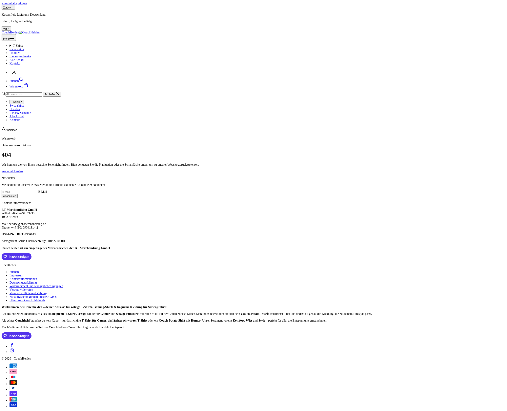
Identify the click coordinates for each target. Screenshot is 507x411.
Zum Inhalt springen (14, 3)
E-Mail (42, 191)
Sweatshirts (17, 49)
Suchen (14, 271)
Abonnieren (9, 196)
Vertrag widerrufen (21, 289)
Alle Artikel (17, 60)
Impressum (16, 275)
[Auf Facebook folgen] (12, 346)
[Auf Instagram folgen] (12, 351)
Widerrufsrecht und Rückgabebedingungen (36, 286)
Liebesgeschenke (20, 56)
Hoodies (15, 52)
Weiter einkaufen (12, 171)
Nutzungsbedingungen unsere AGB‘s (33, 296)
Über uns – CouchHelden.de (27, 300)
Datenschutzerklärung (23, 282)
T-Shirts (18, 45)
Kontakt (15, 63)
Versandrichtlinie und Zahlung (28, 293)
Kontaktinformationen (23, 279)
